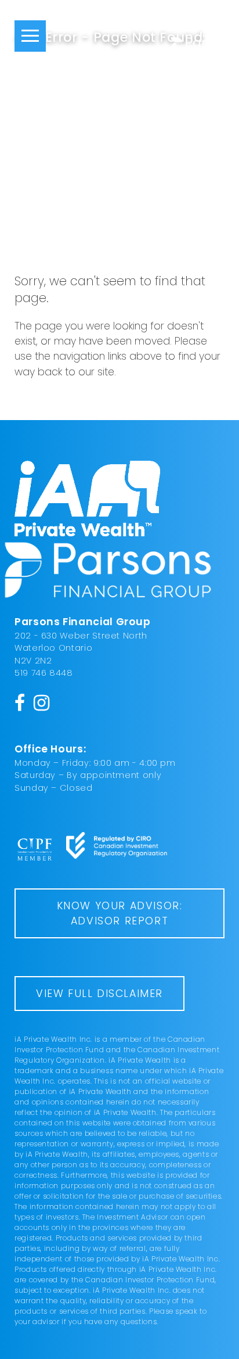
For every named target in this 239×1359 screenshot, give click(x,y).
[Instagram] (42, 702)
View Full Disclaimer (99, 994)
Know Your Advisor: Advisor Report (120, 913)
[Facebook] (20, 702)
